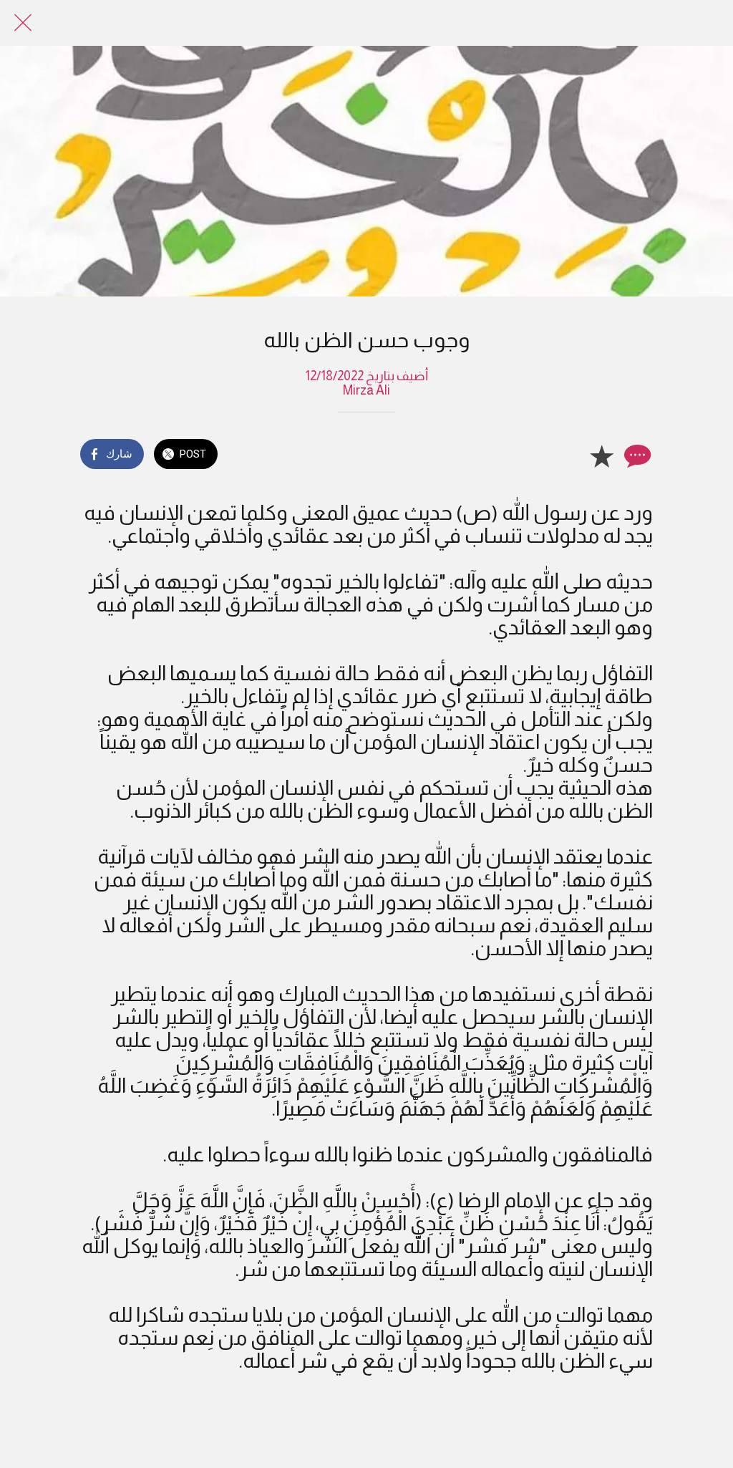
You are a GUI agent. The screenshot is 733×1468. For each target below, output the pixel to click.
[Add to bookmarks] (601, 455)
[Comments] (635, 455)
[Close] (22, 23)
